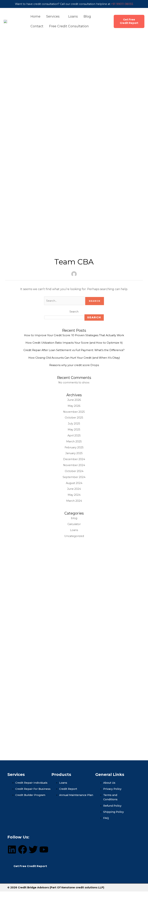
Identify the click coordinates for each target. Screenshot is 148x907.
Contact (37, 26)
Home (35, 16)
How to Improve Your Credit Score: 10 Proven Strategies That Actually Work (74, 335)
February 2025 (74, 447)
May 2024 (74, 494)
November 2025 (74, 411)
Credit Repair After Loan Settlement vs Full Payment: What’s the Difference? (74, 350)
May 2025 (74, 429)
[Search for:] (64, 300)
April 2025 (74, 435)
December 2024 (74, 459)
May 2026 (74, 405)
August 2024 (74, 483)
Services (53, 16)
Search (74, 311)
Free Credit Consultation (69, 26)
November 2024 (74, 465)
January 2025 (74, 453)
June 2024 (74, 488)
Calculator (74, 524)
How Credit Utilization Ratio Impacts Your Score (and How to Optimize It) (74, 342)
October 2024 (74, 471)
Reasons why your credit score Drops (74, 365)
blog (74, 518)
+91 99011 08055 (122, 4)
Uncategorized (74, 536)
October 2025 (74, 417)
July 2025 (74, 423)
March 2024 (74, 500)
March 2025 (74, 441)
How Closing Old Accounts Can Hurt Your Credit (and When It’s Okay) (74, 357)
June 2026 (74, 400)
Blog (87, 16)
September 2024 (74, 477)
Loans (73, 16)
